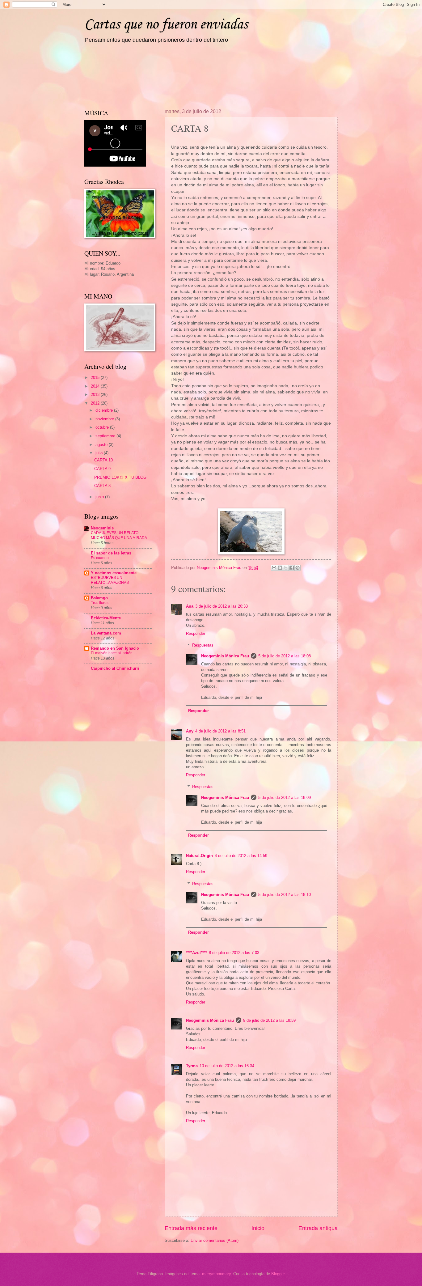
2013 (96, 394)
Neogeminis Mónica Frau (225, 656)
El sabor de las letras (111, 553)
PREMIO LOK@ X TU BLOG (120, 477)
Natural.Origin (199, 855)
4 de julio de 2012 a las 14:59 (241, 855)
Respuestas (202, 645)
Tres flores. (100, 603)
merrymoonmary (216, 1273)
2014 (96, 386)
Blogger (278, 1273)
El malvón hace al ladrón (112, 653)
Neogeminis (102, 528)
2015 (96, 377)
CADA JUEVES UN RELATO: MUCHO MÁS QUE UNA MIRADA (119, 535)
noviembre (105, 419)
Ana (189, 606)
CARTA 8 (102, 485)
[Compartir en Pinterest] (297, 568)
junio (100, 496)
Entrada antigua (318, 1228)
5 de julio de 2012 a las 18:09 (284, 797)
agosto (102, 444)
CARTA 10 (103, 460)
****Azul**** (196, 952)
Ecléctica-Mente (106, 618)
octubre (102, 427)
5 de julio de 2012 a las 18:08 (284, 656)
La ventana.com (106, 633)
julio (99, 453)
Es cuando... (101, 558)
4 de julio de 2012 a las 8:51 (220, 731)
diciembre (104, 410)
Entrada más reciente (191, 1228)
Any (189, 731)
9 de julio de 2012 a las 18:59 (269, 1020)
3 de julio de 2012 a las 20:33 (221, 606)
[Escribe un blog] (280, 568)
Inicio (257, 1228)
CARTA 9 (102, 468)
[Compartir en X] (286, 568)
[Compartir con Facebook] (292, 568)
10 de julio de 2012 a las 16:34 (227, 1065)
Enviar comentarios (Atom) (214, 1240)
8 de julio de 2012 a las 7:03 (234, 952)
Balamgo (99, 598)
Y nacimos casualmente (114, 573)
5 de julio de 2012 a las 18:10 (284, 894)
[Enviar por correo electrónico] (274, 568)
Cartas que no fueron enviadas (166, 24)
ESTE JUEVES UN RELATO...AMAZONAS (110, 580)
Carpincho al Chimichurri (115, 668)
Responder (195, 633)
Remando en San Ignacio (115, 648)
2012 (96, 403)
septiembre (105, 436)
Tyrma (192, 1065)
